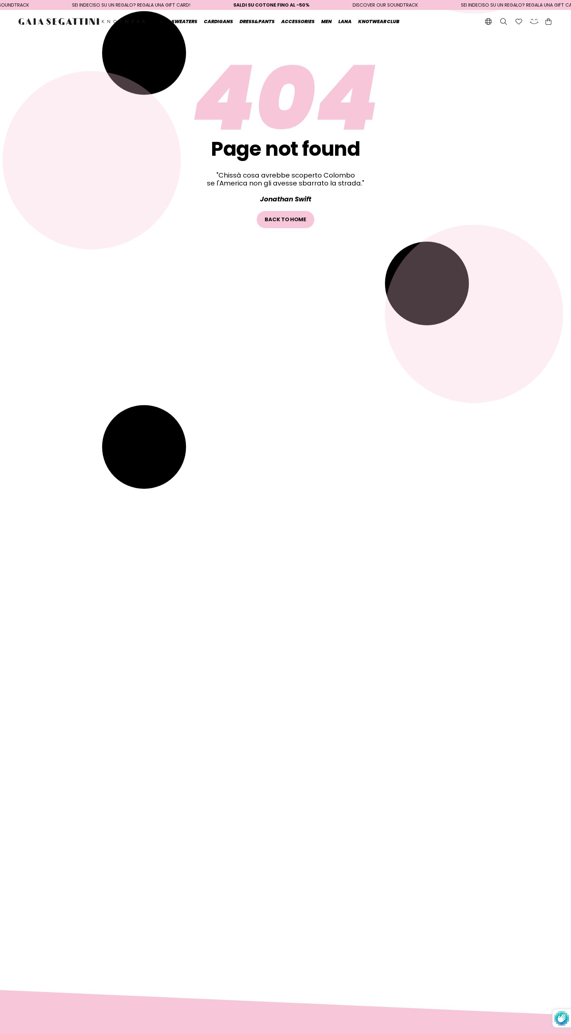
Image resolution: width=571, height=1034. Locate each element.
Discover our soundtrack (385, 5)
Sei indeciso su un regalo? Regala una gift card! (131, 5)
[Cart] (548, 21)
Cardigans (218, 21)
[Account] (534, 21)
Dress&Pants (257, 21)
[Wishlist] (519, 21)
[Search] (504, 21)
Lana (345, 21)
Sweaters (184, 21)
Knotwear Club (379, 21)
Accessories (298, 21)
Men (326, 21)
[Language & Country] (488, 21)
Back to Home (286, 219)
